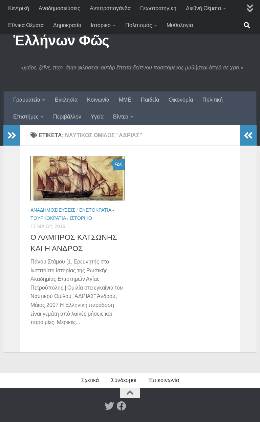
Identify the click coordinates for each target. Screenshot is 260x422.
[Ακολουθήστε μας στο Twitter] (109, 406)
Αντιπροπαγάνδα (110, 8)
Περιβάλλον (67, 117)
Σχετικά (90, 380)
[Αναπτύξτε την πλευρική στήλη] (11, 135)
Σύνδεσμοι (123, 380)
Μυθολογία (180, 25)
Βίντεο (120, 117)
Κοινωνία (98, 100)
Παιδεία (150, 100)
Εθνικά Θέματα (26, 25)
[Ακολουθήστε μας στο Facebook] (121, 406)
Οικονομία (181, 100)
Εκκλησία (66, 100)
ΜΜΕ (125, 100)
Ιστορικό (101, 25)
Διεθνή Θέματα (203, 8)
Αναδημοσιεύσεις (59, 8)
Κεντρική (18, 8)
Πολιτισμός (138, 25)
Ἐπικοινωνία (164, 380)
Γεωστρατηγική (158, 8)
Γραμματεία (26, 100)
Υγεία (97, 117)
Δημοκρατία (67, 25)
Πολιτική (212, 100)
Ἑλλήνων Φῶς (61, 40)
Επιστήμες (26, 117)
